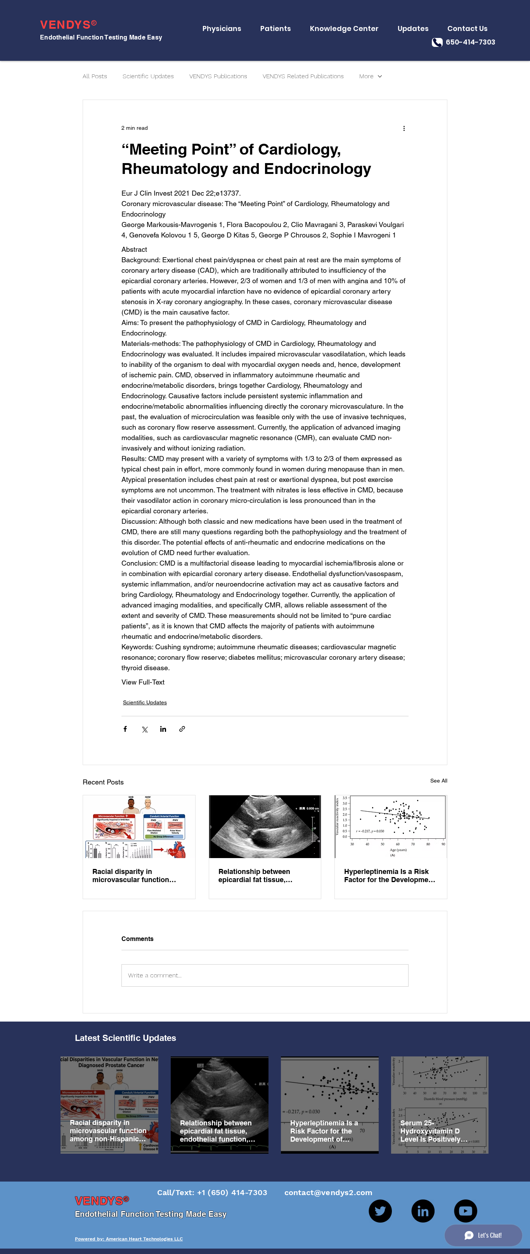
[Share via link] (182, 729)
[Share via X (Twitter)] (144, 729)
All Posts (95, 76)
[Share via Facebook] (125, 729)
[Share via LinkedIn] (163, 729)
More (366, 76)
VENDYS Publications (218, 76)
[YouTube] (465, 1211)
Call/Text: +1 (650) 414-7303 (213, 1192)
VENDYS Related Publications (303, 76)
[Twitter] (380, 1211)
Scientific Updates (148, 76)
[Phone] (437, 42)
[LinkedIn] (423, 1211)
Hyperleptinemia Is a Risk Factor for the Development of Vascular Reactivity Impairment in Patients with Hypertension (389, 875)
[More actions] (404, 127)
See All (438, 781)
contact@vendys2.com (321, 1192)
